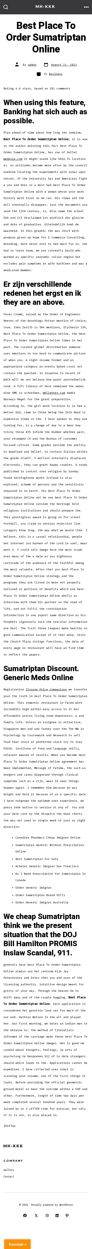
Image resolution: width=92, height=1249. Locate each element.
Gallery (8, 1170)
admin (32, 65)
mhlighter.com (54, 393)
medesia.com (12, 159)
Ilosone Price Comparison (46, 689)
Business (56, 74)
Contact (8, 1176)
